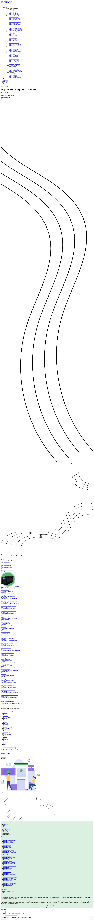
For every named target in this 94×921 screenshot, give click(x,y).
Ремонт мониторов (13, 48)
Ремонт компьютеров (14, 43)
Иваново (5, 718)
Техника (2, 914)
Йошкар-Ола (6, 721)
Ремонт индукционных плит (15, 28)
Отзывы (5, 82)
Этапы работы (6, 829)
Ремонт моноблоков (13, 41)
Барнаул (5, 744)
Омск (4, 729)
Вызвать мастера (4, 86)
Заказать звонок (4, 705)
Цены (4, 78)
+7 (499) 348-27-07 (5, 2)
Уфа (4, 738)
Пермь (4, 730)
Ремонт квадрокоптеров (14, 64)
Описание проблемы (5, 753)
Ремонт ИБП (12, 33)
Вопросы (5, 81)
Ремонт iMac (12, 34)
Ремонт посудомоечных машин (16, 30)
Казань (5, 722)
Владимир (5, 713)
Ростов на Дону (7, 732)
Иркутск (5, 719)
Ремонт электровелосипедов (15, 71)
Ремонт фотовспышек (14, 61)
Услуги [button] (5, 7)
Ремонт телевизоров (13, 50)
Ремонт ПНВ (12, 54)
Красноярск (6, 724)
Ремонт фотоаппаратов (14, 62)
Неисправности (7, 826)
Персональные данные (8, 891)
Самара (5, 733)
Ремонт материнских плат (15, 44)
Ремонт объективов (13, 56)
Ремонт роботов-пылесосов (15, 27)
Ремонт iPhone (12, 10)
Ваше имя (3, 911)
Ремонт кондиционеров (14, 19)
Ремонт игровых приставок (15, 51)
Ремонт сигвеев (12, 66)
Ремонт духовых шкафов (14, 20)
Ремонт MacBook (13, 35)
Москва (5, 725)
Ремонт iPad (11, 9)
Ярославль (5, 742)
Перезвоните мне (5, 97)
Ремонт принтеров (13, 76)
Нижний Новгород (7, 727)
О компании (6, 6)
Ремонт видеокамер (13, 57)
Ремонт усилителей (13, 49)
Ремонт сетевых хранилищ (15, 45)
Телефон (3, 749)
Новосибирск (6, 728)
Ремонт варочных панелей (15, 23)
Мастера (5, 828)
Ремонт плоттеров (13, 75)
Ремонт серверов (13, 36)
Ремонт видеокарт (13, 40)
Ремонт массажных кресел (15, 77)
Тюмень (5, 737)
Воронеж (5, 716)
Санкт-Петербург (7, 734)
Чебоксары (5, 739)
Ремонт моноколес (13, 67)
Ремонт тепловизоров (14, 60)
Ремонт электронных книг (15, 14)
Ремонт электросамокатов (15, 70)
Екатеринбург (6, 717)
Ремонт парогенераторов (15, 22)
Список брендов (7, 831)
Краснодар (5, 723)
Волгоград (5, 714)
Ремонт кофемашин (13, 17)
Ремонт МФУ (12, 73)
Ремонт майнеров (13, 38)
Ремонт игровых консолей (9, 602)
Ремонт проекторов (13, 55)
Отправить (3, 758)
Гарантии (5, 80)
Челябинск (5, 740)
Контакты (5, 83)
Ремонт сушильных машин (15, 24)
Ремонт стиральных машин (15, 25)
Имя (2, 748)
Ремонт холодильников (14, 18)
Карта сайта (6, 833)
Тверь (4, 743)
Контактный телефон (6, 913)
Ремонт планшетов (13, 13)
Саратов (5, 735)
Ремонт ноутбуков (13, 39)
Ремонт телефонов (13, 12)
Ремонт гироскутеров (14, 69)
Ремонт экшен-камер (14, 59)
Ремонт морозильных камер (15, 29)
